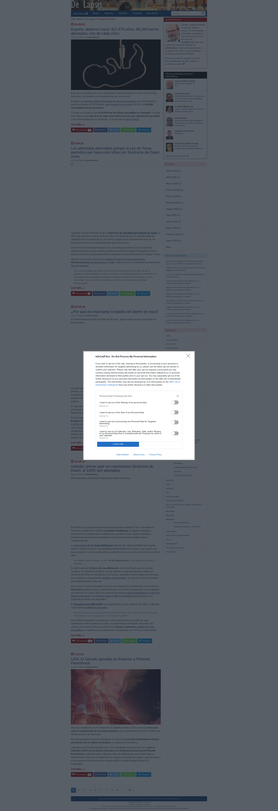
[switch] (175, 402)
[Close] (189, 357)
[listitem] (139, 396)
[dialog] (139, 405)
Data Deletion (122, 454)
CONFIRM (118, 444)
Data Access (139, 454)
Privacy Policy (155, 454)
